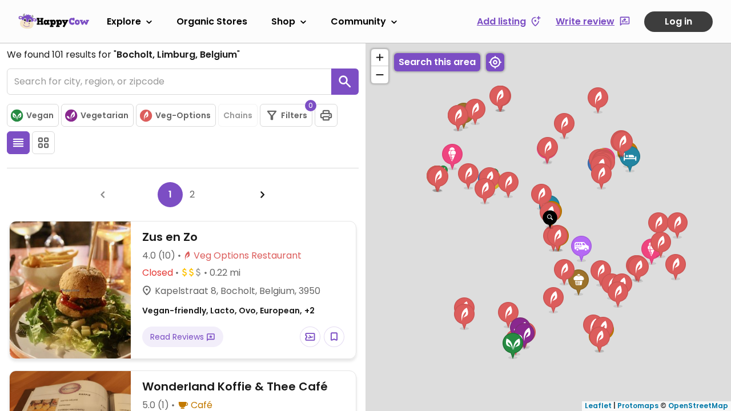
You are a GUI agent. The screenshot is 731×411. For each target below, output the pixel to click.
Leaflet (598, 405)
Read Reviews (178, 336)
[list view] (18, 142)
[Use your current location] (495, 62)
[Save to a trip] (310, 337)
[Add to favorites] (334, 337)
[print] (326, 115)
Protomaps (637, 405)
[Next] (262, 194)
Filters (296, 112)
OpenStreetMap (698, 405)
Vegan (40, 115)
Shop (283, 21)
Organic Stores (211, 21)
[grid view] (43, 142)
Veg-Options (183, 115)
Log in (678, 21)
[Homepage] (53, 21)
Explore (124, 21)
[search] (345, 81)
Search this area (437, 61)
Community (358, 21)
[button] (550, 219)
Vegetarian (104, 115)
